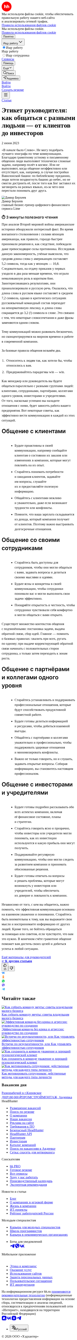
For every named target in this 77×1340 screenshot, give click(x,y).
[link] (9, 73)
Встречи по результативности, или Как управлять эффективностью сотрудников (36, 1045)
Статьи (6, 100)
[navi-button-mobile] (6, 95)
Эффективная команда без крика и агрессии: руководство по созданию (33, 1031)
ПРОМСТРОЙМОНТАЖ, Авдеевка (46, 1097)
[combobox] (19, 1328)
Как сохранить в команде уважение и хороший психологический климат (34, 1060)
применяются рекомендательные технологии (36, 1293)
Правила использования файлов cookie (29, 32)
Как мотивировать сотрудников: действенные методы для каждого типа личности (34, 1075)
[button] (6, 82)
